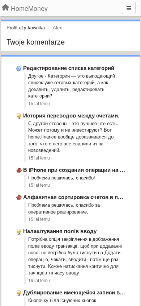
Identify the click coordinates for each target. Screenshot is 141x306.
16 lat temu (39, 280)
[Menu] (129, 8)
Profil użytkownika (26, 27)
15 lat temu (39, 103)
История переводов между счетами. (71, 115)
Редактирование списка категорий (68, 68)
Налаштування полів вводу (60, 231)
